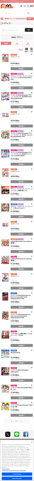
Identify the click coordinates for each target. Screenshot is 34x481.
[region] (17, 460)
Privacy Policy (6, 469)
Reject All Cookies (17, 478)
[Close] (32, 442)
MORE (29, 18)
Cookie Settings (17, 474)
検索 (28, 30)
